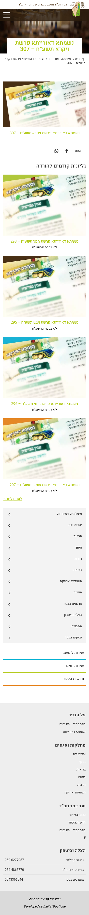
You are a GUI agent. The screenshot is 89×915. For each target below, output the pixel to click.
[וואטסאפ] (56, 151)
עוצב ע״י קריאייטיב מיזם (44, 899)
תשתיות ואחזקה (75, 792)
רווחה (82, 777)
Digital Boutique (54, 906)
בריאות (81, 769)
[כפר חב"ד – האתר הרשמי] (77, 10)
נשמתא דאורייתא (59, 58)
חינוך (82, 762)
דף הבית (80, 58)
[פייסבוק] (66, 151)
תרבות (81, 784)
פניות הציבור (77, 815)
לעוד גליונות (12, 499)
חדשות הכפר (77, 822)
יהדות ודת (79, 754)
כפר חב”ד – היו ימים (72, 724)
